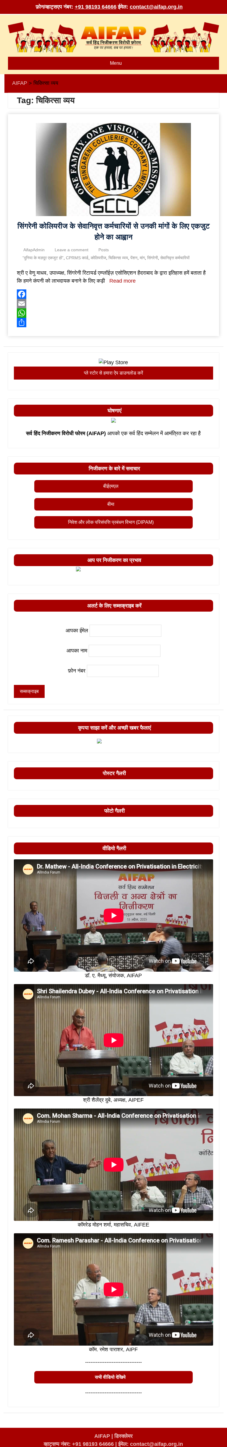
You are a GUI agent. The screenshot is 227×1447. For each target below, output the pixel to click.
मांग (142, 257)
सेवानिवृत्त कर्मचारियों (174, 257)
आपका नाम (77, 651)
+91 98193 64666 (95, 7)
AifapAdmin (34, 249)
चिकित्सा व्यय (118, 257)
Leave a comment (71, 249)
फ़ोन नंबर (76, 671)
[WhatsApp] (113, 313)
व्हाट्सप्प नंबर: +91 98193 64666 (79, 1444)
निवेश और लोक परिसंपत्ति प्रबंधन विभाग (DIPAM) (111, 522)
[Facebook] (113, 294)
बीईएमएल (111, 486)
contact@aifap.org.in (156, 7)
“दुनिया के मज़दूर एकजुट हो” (43, 257)
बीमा (110, 504)
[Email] (113, 303)
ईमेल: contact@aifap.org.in (150, 1444)
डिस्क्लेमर (123, 1436)
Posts (103, 249)
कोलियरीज (98, 257)
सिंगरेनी (152, 257)
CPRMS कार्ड (77, 257)
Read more (122, 281)
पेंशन (133, 257)
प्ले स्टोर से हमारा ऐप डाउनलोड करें (113, 372)
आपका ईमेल (77, 630)
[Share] (113, 322)
